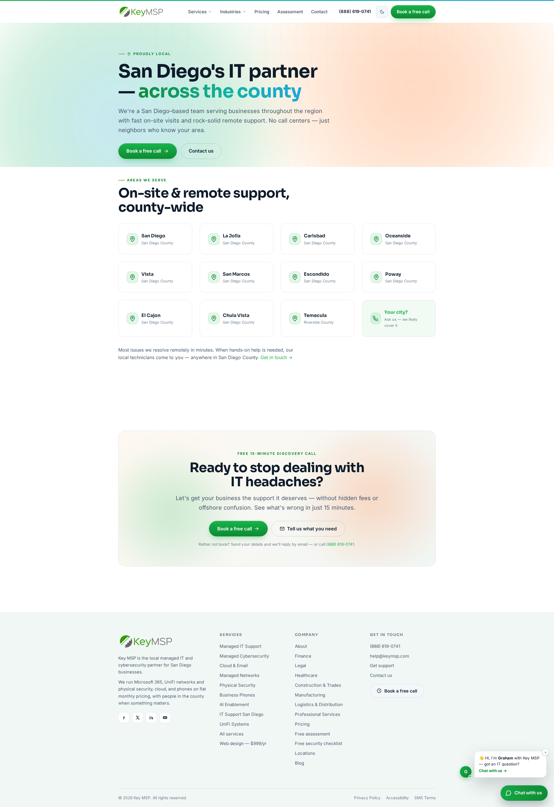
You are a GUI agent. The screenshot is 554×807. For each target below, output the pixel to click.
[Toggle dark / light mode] (382, 12)
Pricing (261, 11)
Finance (303, 656)
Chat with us (528, 792)
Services (197, 11)
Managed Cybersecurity (244, 656)
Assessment (290, 11)
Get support (382, 665)
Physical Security (237, 685)
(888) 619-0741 (355, 11)
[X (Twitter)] (137, 717)
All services (232, 734)
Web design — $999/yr (243, 743)
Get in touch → (277, 357)
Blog (299, 763)
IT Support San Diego (241, 714)
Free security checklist (318, 743)
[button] (503, 764)
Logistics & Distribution (319, 704)
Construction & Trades (318, 685)
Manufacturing (310, 695)
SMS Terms (425, 797)
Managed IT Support (240, 646)
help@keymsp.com (389, 656)
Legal (300, 665)
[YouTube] (165, 717)
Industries (230, 11)
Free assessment (312, 734)
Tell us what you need (312, 529)
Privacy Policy (367, 797)
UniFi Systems (234, 724)
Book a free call (413, 11)
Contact (319, 11)
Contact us (201, 151)
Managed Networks (239, 675)
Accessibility (397, 797)
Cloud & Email (234, 665)
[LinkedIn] (151, 717)
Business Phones (237, 695)
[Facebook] (123, 717)
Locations (305, 753)
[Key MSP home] (141, 12)
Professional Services (317, 714)
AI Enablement (234, 704)
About (301, 646)
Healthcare (306, 675)
